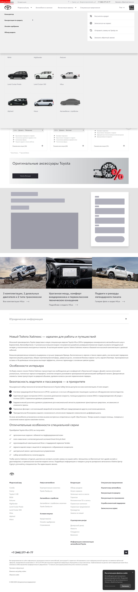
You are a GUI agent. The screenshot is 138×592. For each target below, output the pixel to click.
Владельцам (22, 2)
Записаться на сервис (102, 23)
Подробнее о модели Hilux (61, 304)
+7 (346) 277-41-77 (104, 2)
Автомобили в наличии (42, 130)
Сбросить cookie (14, 575)
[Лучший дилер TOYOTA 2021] (131, 7)
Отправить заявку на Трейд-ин (106, 30)
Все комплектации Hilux (13, 301)
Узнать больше (25, 176)
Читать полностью (110, 586)
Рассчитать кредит (101, 16)
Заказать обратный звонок (124, 2)
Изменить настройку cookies (17, 571)
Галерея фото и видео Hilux (107, 301)
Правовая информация (16, 568)
